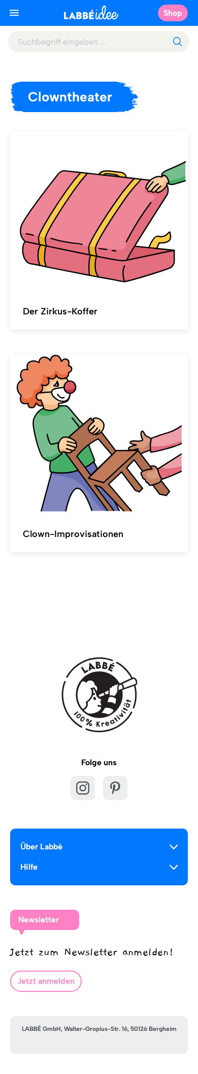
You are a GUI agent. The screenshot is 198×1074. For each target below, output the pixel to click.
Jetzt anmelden (46, 981)
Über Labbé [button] (41, 846)
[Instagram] (83, 788)
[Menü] (14, 13)
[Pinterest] (115, 788)
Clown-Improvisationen (73, 534)
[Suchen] (177, 41)
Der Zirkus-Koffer (60, 311)
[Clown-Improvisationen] (99, 434)
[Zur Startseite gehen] (91, 12)
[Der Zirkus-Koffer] (99, 211)
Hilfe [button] (29, 867)
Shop (172, 13)
